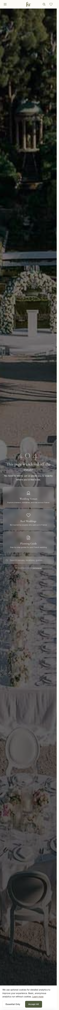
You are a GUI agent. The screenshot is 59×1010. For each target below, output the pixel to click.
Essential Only (13, 1004)
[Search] (44, 4)
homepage (37, 568)
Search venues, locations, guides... (27, 560)
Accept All (33, 1004)
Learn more (37, 996)
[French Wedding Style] (28, 4)
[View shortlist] (51, 4)
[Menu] (5, 4)
